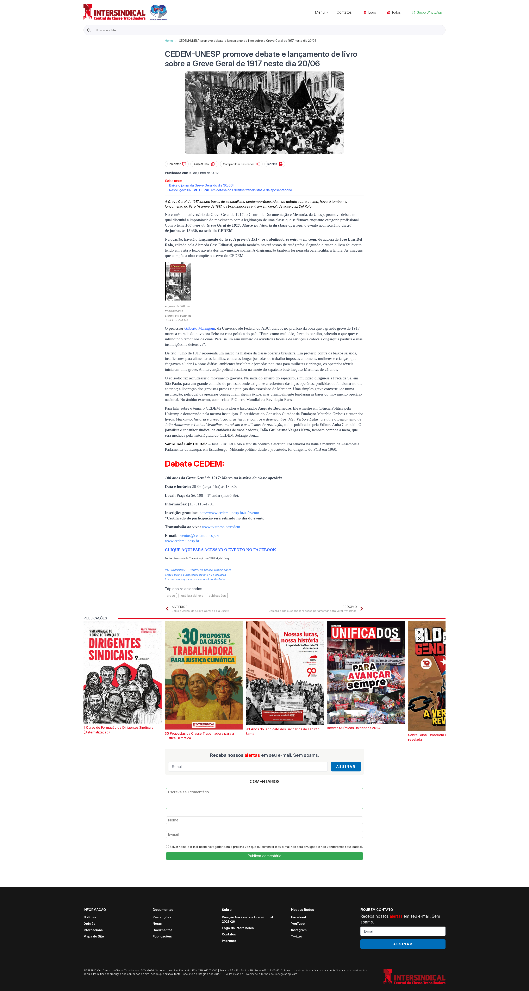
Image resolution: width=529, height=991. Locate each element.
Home (169, 40)
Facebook (299, 917)
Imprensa (229, 941)
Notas (157, 924)
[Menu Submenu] (328, 12)
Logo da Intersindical (238, 928)
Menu (320, 12)
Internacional (93, 930)
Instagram (299, 930)
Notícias (89, 917)
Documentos (163, 930)
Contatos (344, 12)
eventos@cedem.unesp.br (199, 535)
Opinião (89, 924)
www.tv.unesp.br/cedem (221, 527)
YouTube (298, 924)
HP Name (84, 38)
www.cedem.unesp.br (182, 541)
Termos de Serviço (272, 974)
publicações (217, 595)
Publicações (162, 936)
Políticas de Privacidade (243, 974)
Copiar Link (201, 164)
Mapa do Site (93, 936)
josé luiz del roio (191, 595)
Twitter (296, 936)
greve (171, 595)
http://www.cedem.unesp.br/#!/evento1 (230, 513)
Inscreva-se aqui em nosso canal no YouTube (195, 579)
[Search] (89, 30)
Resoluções (162, 917)
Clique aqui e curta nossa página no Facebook (195, 574)
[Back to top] (518, 980)
